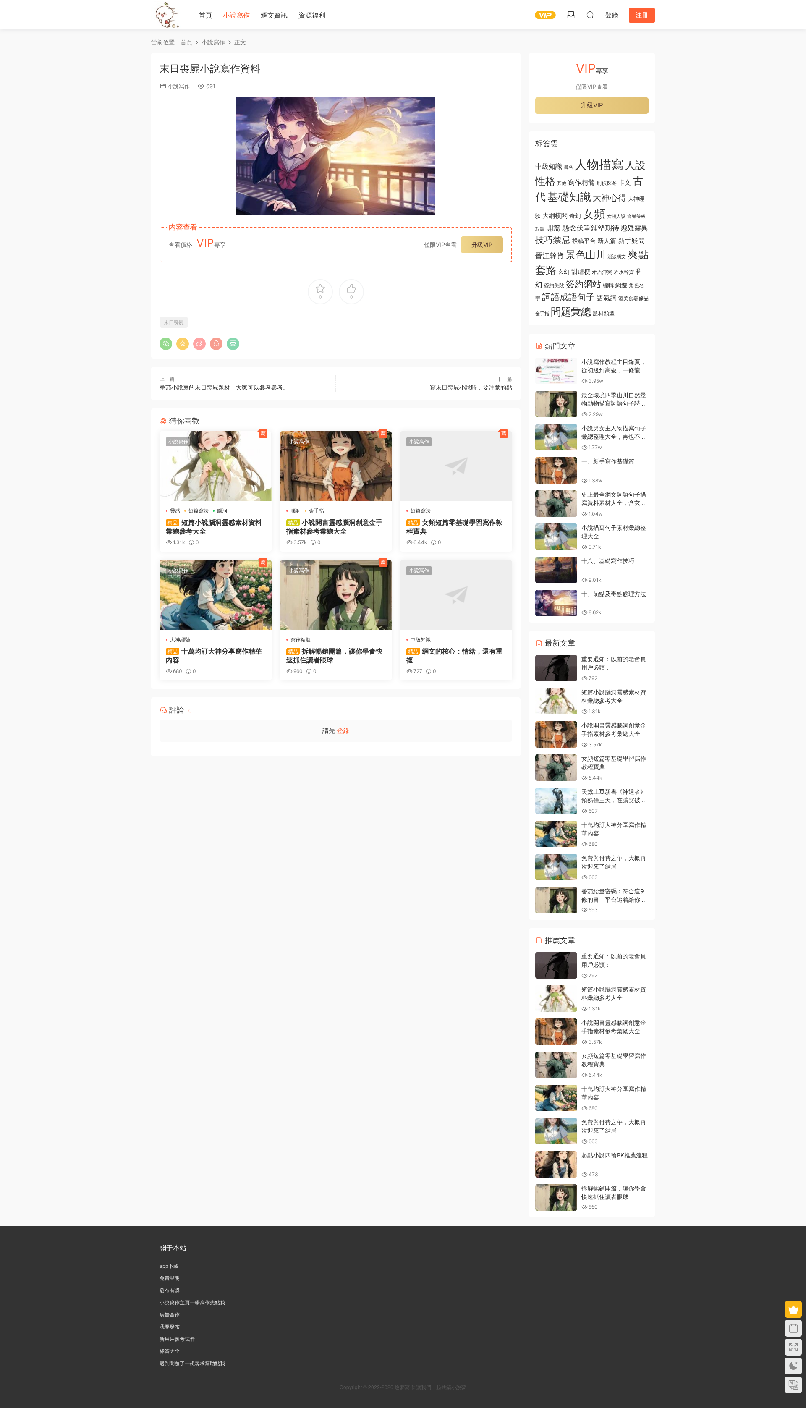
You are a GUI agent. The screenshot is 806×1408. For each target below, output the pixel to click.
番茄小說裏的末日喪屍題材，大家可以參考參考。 (224, 387)
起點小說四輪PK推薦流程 (614, 1155)
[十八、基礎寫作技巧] (556, 570)
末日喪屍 (174, 322)
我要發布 (170, 1327)
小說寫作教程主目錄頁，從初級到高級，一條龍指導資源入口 (613, 370)
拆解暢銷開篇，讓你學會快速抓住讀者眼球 (334, 655)
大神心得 (609, 198)
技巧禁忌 (552, 240)
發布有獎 (170, 1290)
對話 (539, 229)
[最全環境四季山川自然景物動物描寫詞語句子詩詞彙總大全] (556, 404)
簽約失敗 (554, 285)
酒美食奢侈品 (633, 298)
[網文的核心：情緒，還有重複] (456, 595)
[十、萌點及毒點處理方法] (556, 603)
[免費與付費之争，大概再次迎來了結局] (556, 867)
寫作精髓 (300, 639)
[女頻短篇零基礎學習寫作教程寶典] (456, 466)
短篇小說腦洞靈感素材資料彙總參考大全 (214, 526)
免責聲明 (170, 1278)
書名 (568, 167)
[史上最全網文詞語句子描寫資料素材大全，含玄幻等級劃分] (556, 503)
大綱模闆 (555, 216)
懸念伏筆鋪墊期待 (590, 227)
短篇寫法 (198, 511)
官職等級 (636, 216)
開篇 (553, 227)
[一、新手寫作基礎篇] (556, 470)
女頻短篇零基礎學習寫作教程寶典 (454, 526)
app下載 (169, 1266)
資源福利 (311, 15)
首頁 (205, 15)
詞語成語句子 (568, 297)
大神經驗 (180, 639)
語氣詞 (607, 297)
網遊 (621, 285)
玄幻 (564, 271)
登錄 (343, 731)
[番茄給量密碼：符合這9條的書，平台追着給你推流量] (556, 900)
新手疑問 (631, 240)
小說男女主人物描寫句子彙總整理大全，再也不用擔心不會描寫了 (613, 436)
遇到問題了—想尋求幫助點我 (192, 1363)
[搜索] (590, 15)
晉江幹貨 (549, 255)
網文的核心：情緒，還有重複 (454, 655)
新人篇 (606, 241)
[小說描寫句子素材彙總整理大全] (556, 536)
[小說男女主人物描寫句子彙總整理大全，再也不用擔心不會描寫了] (556, 437)
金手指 (316, 511)
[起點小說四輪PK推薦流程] (556, 1164)
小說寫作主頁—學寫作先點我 (192, 1302)
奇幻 (575, 215)
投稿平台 (584, 241)
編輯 (608, 285)
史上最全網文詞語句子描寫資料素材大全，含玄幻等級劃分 (613, 502)
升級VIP (481, 244)
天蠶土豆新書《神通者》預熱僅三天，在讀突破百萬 (613, 799)
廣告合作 (170, 1314)
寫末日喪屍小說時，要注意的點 (471, 387)
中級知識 (421, 639)
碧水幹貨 (624, 272)
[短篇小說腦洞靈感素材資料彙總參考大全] (216, 466)
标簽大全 (170, 1351)
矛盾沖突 (602, 272)
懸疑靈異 (634, 228)
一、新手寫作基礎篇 (607, 461)
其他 (561, 183)
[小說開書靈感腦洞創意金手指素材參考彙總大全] (336, 466)
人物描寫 (599, 164)
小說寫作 (236, 15)
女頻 (594, 214)
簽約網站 (583, 284)
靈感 (175, 511)
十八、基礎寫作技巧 (607, 560)
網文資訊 (274, 15)
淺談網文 (616, 256)
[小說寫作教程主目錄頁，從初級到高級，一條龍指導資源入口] (556, 371)
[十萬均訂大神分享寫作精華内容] (216, 595)
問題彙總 (571, 311)
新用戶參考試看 (177, 1339)
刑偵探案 (607, 183)
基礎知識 (569, 196)
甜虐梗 (580, 271)
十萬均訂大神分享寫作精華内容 (214, 655)
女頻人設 (616, 216)
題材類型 (604, 313)
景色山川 (585, 255)
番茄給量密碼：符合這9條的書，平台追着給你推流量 (613, 899)
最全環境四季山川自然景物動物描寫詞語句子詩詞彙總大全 (613, 403)
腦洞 (222, 511)
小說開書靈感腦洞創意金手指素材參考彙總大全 (334, 526)
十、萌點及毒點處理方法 (613, 593)
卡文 (624, 182)
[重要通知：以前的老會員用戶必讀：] (556, 668)
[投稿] (571, 15)
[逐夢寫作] (166, 14)
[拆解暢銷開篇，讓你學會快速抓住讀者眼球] (336, 595)
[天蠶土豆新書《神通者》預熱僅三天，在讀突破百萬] (556, 801)
